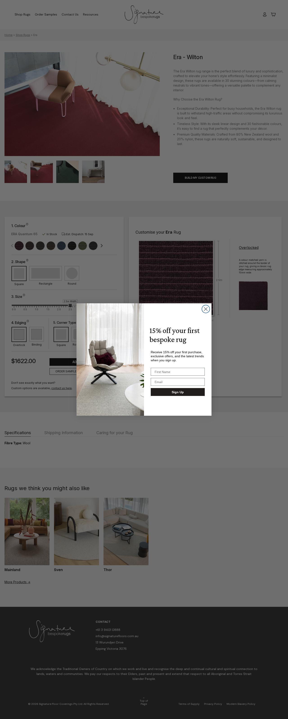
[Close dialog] (206, 309)
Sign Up (178, 392)
